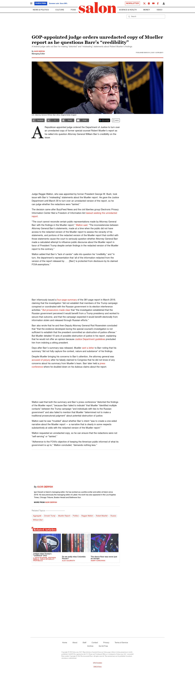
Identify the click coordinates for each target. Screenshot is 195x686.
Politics (75, 516)
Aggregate (37, 516)
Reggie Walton (87, 516)
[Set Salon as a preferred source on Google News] (104, 120)
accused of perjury (41, 360)
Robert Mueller (102, 516)
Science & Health (128, 10)
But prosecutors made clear (56, 310)
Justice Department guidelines (90, 339)
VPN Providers (97, 663)
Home (64, 643)
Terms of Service (121, 643)
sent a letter (88, 348)
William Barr (38, 520)
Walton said (81, 225)
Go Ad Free (103, 646)
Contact (95, 643)
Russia (113, 516)
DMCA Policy (98, 666)
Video (159, 10)
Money (146, 10)
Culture (59, 10)
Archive (90, 646)
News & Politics (41, 10)
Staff (84, 643)
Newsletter (132, 3)
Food (73, 10)
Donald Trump (49, 516)
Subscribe (40, 3)
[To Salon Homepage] (97, 7)
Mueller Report (64, 516)
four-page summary (67, 300)
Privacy (106, 643)
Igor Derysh (39, 51)
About (74, 643)
